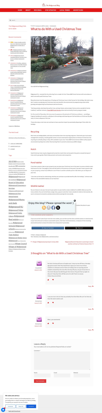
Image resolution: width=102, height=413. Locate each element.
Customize (10, 406)
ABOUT (28, 10)
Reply (89, 286)
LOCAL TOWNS (65, 10)
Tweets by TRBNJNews (14, 126)
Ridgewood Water (15, 238)
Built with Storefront (14, 411)
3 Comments (53, 26)
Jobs (10, 172)
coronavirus (21, 166)
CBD (16, 166)
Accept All (31, 406)
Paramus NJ (11, 174)
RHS (24, 174)
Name (35, 372)
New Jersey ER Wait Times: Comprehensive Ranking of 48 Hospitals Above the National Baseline (18, 88)
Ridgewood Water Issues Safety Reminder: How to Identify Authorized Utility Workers (18, 51)
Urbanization (23, 240)
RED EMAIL (38, 10)
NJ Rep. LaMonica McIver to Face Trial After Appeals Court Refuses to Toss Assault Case (18, 65)
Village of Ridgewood (17, 246)
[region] (20, 401)
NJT (18, 172)
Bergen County (20, 161)
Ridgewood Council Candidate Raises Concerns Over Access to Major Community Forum (18, 58)
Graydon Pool (15, 170)
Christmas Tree (37, 236)
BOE (14, 166)
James (47, 26)
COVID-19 (10, 168)
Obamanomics (22, 172)
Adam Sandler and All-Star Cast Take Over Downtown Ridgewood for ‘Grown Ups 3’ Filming (18, 45)
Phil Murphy (20, 174)
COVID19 (15, 168)
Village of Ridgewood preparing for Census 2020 (45, 242)
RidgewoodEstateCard (16, 191)
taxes (19, 240)
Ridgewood (13, 176)
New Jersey (14, 172)
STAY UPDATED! (50, 10)
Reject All (21, 406)
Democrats (20, 168)
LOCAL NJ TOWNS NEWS (16, 143)
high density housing (22, 170)
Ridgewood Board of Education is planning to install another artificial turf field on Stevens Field (79, 243)
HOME (20, 10)
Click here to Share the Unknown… (17, 138)
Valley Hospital (12, 244)
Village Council (21, 243)
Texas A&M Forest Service (54, 110)
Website (76, 372)
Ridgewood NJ (45, 236)
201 (10, 161)
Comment (37, 350)
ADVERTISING (78, 10)
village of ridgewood (41, 234)
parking (15, 174)
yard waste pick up (53, 236)
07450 (14, 161)
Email (55, 372)
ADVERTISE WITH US (15, 146)
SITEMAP (12, 149)
